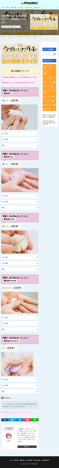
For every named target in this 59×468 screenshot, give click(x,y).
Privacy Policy (28, 7)
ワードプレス (49, 100)
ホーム (3, 7)
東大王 (8, 7)
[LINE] (34, 419)
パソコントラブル (49, 91)
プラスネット (34, 464)
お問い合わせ (37, 7)
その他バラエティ (49, 72)
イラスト (48, 78)
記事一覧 (13, 7)
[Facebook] (5, 419)
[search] (54, 54)
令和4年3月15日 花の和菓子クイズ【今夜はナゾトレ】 (29, 36)
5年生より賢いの (48, 66)
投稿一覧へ (26, 446)
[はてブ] (20, 419)
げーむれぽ (20, 7)
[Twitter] (12, 419)
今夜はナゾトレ (15, 26)
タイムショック (50, 82)
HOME (4, 36)
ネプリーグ (49, 86)
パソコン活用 (49, 96)
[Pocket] (27, 419)
